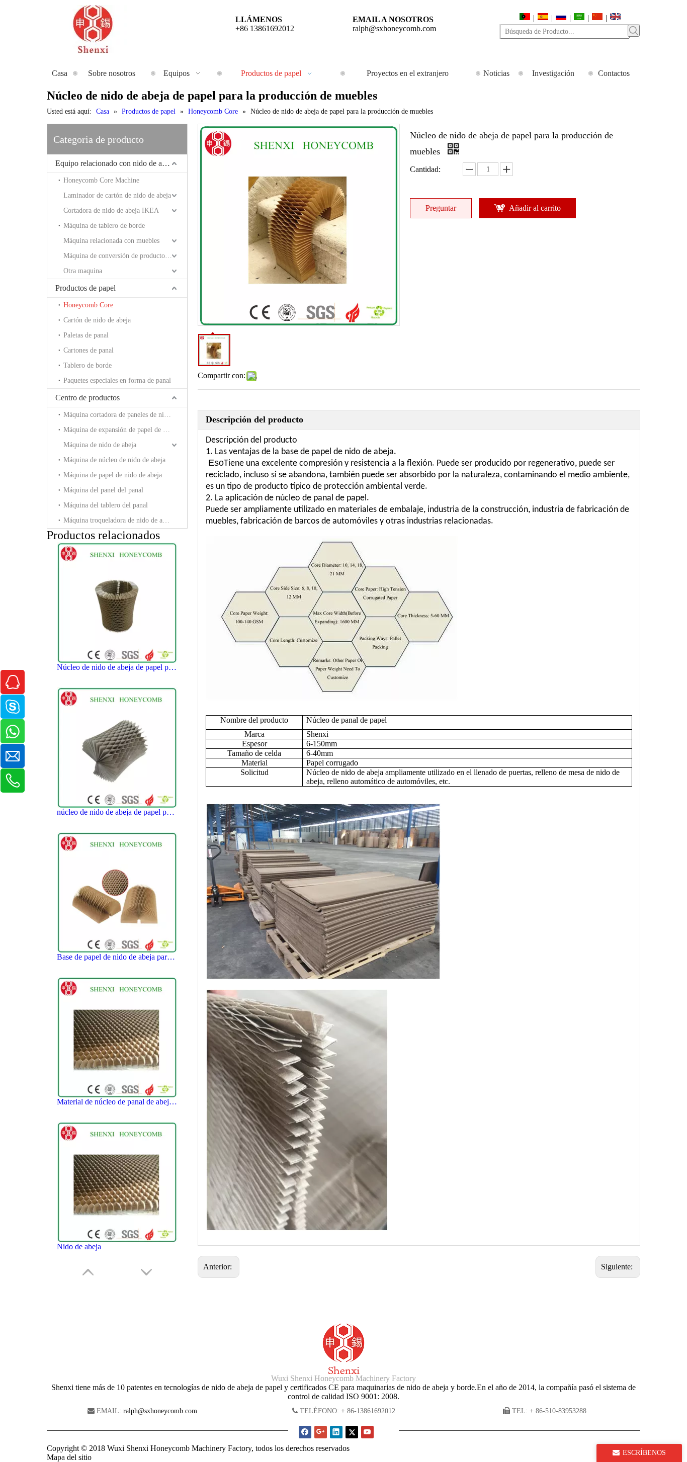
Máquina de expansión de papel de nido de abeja (125, 430)
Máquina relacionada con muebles (111, 240)
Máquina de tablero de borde (104, 225)
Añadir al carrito (535, 208)
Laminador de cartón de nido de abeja (117, 195)
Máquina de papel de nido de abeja (112, 475)
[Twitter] (352, 1432)
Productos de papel (85, 288)
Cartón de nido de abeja (97, 320)
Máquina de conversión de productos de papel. (125, 256)
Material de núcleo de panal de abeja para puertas (117, 1101)
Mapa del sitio (69, 1457)
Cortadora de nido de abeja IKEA (111, 210)
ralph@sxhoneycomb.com (394, 28)
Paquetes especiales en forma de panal (117, 380)
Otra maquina (82, 271)
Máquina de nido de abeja (99, 445)
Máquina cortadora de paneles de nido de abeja (125, 414)
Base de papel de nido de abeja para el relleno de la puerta (117, 957)
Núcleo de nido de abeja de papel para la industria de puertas (117, 667)
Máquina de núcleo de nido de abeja (114, 460)
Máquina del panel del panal (103, 490)
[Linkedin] (336, 1432)
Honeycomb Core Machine (101, 180)
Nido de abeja (79, 1246)
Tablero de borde (87, 365)
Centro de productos (87, 397)
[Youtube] (367, 1432)
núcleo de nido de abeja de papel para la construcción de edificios (117, 812)
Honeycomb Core (88, 305)
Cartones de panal (88, 350)
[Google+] (320, 1432)
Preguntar (440, 208)
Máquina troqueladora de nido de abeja (118, 520)
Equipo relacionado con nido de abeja (115, 163)
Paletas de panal (86, 335)
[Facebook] (305, 1432)
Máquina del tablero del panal (105, 505)
